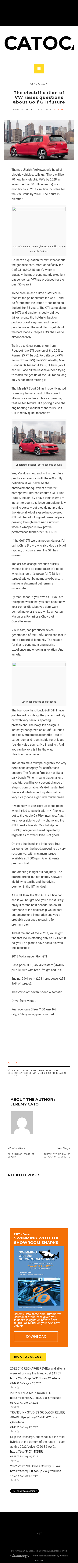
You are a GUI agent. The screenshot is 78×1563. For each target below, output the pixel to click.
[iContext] (19, 1556)
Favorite (17, 1387)
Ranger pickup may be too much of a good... (56, 1155)
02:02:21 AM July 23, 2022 (24, 1402)
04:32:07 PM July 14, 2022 (24, 1456)
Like (60, 109)
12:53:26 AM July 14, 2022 (24, 1476)
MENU (39, 68)
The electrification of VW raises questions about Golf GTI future (39, 97)
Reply (11, 1387)
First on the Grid (24, 109)
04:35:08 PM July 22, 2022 (24, 1427)
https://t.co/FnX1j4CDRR (26, 1451)
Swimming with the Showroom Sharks (37, 1239)
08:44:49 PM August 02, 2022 (25, 1383)
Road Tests (44, 109)
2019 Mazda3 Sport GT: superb (22, 1155)
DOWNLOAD (36, 1336)
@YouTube (53, 1378)
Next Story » (64, 1148)
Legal (40, 1533)
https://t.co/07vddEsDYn (36, 1417)
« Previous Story (16, 1148)
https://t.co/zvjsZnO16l (25, 1378)
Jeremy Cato (25, 1104)
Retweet (14, 1387)
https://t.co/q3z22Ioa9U (26, 1398)
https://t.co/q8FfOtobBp (26, 1471)
